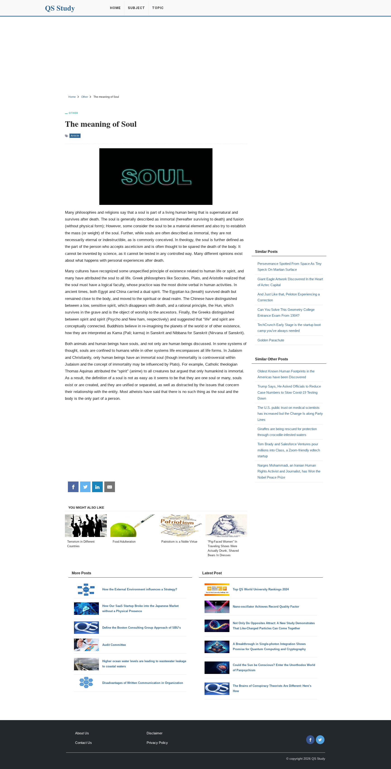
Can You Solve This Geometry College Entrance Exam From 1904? (286, 312)
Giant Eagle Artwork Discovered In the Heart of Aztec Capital (290, 282)
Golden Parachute (270, 340)
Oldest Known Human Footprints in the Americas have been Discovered (286, 374)
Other (73, 113)
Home (115, 8)
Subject (136, 8)
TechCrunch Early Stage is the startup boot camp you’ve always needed (289, 328)
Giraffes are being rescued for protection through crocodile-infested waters (287, 432)
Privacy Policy (157, 743)
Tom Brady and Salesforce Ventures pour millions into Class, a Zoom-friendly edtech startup (288, 450)
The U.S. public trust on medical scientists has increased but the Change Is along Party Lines (290, 414)
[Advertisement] (195, 55)
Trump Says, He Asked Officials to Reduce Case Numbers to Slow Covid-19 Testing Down (289, 392)
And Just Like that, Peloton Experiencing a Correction (288, 297)
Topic (158, 8)
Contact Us (83, 743)
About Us (82, 733)
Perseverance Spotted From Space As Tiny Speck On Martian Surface (289, 266)
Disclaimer (154, 733)
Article (75, 135)
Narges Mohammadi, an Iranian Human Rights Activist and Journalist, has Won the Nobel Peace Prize (288, 471)
